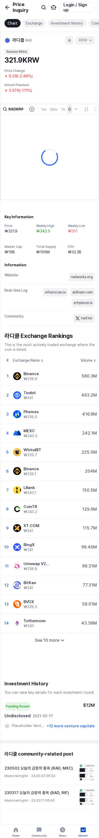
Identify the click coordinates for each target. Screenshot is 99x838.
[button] (49, 772)
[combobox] (85, 40)
